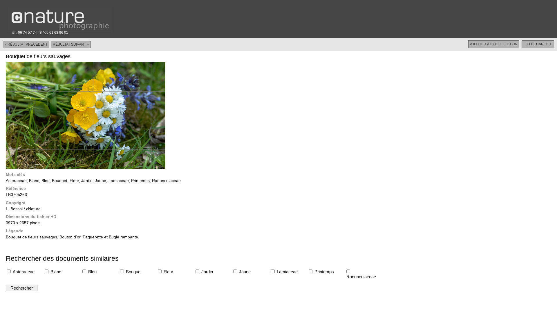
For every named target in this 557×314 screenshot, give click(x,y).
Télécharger (538, 44)
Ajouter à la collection (494, 44)
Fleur (167, 271)
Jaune (244, 271)
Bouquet (133, 271)
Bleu (92, 271)
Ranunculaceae (360, 276)
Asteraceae (23, 271)
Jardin (206, 271)
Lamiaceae (287, 271)
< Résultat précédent (26, 44)
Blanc (55, 271)
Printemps (323, 271)
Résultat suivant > (71, 44)
